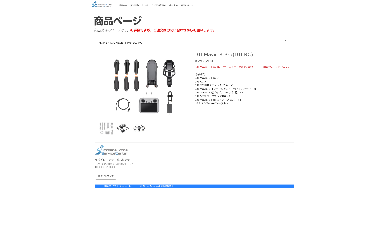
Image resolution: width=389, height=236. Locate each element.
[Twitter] (201, 136)
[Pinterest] (199, 136)
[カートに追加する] (242, 120)
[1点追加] (210, 111)
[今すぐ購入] (242, 126)
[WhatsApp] (195, 136)
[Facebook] (197, 136)
